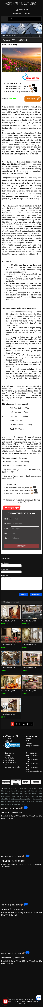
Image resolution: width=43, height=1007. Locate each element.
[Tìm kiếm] (38, 19)
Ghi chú (7, 538)
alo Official (6, 782)
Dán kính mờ (32, 791)
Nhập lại (23, 594)
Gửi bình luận (36, 594)
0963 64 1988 (13, 488)
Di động (7, 524)
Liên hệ (8, 741)
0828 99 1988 (14, 493)
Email (6, 528)
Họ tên (7, 519)
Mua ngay (31, 99)
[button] (3, 19)
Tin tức (8, 739)
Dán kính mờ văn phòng (20, 796)
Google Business (33, 745)
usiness (36, 782)
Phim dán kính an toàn (15, 801)
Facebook (29, 739)
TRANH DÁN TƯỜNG (19, 40)
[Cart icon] (16, 10)
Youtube (29, 743)
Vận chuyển (9, 760)
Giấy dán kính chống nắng (16, 791)
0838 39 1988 (19, 958)
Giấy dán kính (25, 788)
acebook (16, 784)
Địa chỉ (7, 533)
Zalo (28, 741)
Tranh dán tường (30, 793)
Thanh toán (9, 758)
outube (25, 782)
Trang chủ (6, 40)
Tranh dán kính (16, 793)
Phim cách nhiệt (10, 788)
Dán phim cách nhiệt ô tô (16, 804)
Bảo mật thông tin (12, 767)
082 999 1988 (13, 490)
